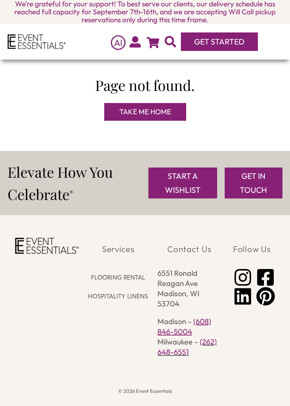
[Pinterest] (265, 296)
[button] (272, 41)
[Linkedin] (242, 296)
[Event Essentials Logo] (37, 41)
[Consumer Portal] (135, 42)
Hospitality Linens (118, 296)
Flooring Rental (118, 277)
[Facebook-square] (265, 277)
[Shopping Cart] (153, 42)
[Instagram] (242, 277)
